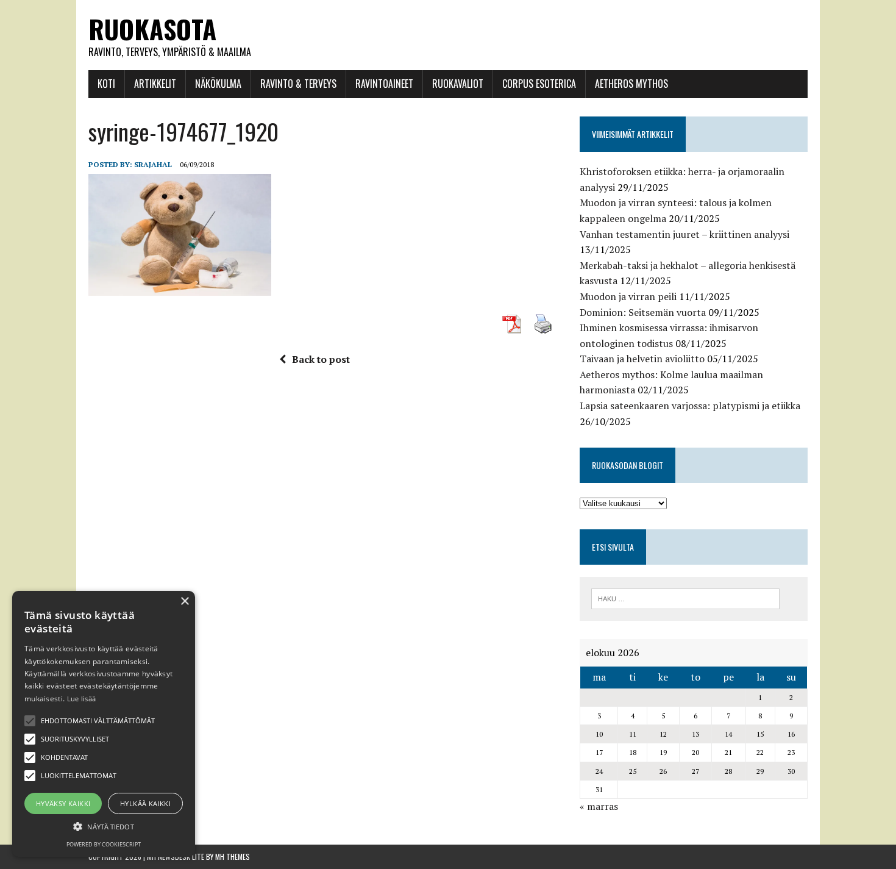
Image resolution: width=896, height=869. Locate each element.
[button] (30, 721)
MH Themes (232, 856)
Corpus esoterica (539, 83)
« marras (599, 806)
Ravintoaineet (384, 83)
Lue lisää (81, 698)
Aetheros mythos (631, 83)
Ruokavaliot (457, 83)
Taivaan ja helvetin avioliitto (642, 358)
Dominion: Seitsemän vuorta (643, 312)
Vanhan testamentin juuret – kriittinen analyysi (684, 234)
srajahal (153, 164)
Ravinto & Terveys (298, 83)
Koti (106, 83)
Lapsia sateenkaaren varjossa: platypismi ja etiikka (690, 405)
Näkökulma (218, 83)
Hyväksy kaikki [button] (63, 803)
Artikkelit (155, 83)
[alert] (103, 724)
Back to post (321, 359)
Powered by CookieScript (103, 844)
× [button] (184, 601)
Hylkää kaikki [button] (145, 803)
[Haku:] (685, 597)
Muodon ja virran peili (628, 296)
